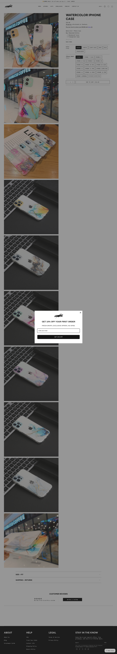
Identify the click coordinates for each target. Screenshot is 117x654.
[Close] (80, 313)
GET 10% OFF (58, 337)
